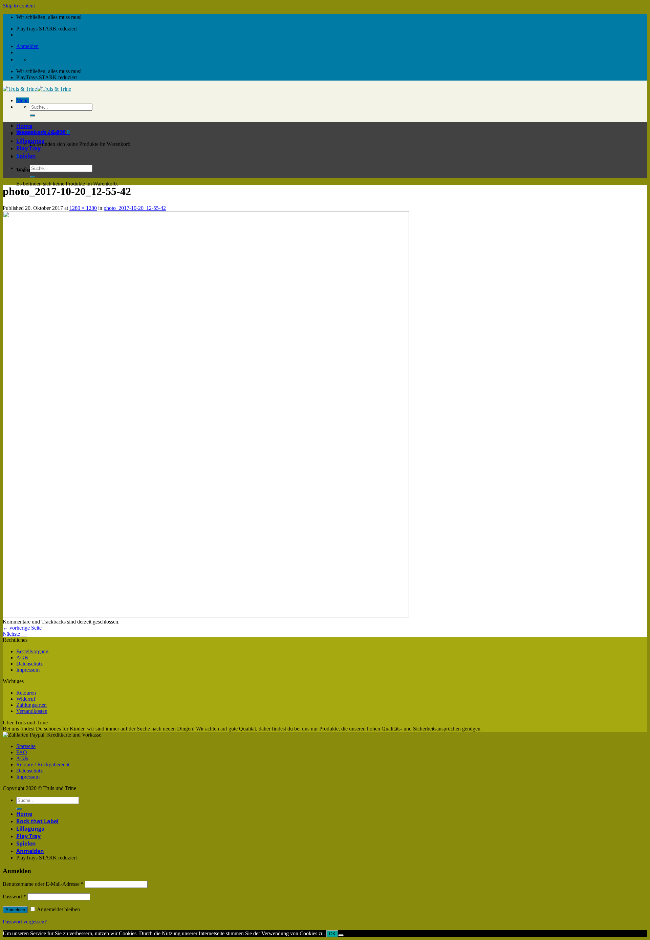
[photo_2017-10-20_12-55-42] (206, 615)
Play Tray (28, 148)
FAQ (21, 752)
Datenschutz (29, 663)
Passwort (14, 896)
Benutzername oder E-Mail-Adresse (43, 884)
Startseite (26, 746)
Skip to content (19, 5)
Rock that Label (37, 133)
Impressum (28, 670)
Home (24, 126)
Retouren (26, 693)
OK (332, 933)
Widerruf (25, 699)
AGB (22, 657)
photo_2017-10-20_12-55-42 (135, 208)
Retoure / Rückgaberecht (42, 764)
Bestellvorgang (32, 651)
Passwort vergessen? (25, 921)
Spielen (26, 155)
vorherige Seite (22, 628)
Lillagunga (30, 141)
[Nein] (341, 935)
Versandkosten (31, 711)
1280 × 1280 (83, 208)
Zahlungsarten (31, 705)
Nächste (15, 634)
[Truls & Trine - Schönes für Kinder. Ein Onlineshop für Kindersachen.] (37, 89)
